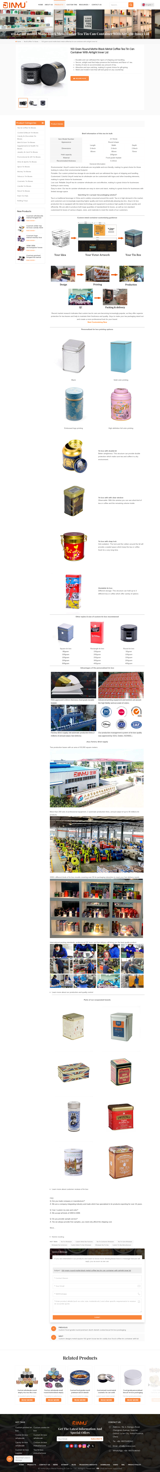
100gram (128, 654)
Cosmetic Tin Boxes (25, 181)
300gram (97, 660)
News (55, 1465)
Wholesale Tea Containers (59, 1245)
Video (115, 1465)
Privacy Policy (134, 1465)
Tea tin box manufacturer (40, 1451)
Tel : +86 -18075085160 (123, 1441)
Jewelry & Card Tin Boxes (27, 152)
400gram (97, 663)
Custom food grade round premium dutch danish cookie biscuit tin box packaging (80, 1391)
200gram (97, 654)
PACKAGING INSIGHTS (88, 1465)
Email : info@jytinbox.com (124, 1445)
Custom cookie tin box (41, 1429)
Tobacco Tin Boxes (24, 176)
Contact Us (97, 4)
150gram (97, 651)
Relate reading (58, 1236)
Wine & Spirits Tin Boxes (27, 161)
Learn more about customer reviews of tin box (70, 1189)
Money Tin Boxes (24, 171)
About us (49, 4)
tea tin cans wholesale (125, 1242)
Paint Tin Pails (22, 195)
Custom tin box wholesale (40, 1436)
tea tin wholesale (66, 1242)
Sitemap (64, 1465)
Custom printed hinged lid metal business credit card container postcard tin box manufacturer (33, 256)
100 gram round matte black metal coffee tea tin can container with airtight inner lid (96, 1270)
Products (59, 4)
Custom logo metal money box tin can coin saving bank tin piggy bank (34, 236)
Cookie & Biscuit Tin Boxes (27, 132)
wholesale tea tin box (102, 1245)
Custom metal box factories (84, 1242)
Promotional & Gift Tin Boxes (28, 157)
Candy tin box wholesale (21, 1444)
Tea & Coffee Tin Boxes (31, 41)
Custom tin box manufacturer (122, 1245)
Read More (30, 221)
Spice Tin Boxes (23, 166)
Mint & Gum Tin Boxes (26, 142)
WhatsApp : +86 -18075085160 (126, 1450)
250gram (97, 657)
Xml (123, 1465)
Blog (74, 1465)
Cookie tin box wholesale (21, 1436)
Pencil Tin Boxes (23, 191)
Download (105, 1465)
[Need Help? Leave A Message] (9, 1459)
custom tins (71, 4)
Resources (83, 4)
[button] (149, 1385)
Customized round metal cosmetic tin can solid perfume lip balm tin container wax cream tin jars (106, 1391)
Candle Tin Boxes (24, 186)
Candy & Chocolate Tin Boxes (26, 137)
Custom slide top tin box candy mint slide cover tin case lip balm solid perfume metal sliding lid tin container (34, 226)
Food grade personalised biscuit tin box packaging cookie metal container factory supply (133, 1391)
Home (40, 4)
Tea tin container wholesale (105, 1242)
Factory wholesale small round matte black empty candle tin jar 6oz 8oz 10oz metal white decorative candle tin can (53, 1391)
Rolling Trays (22, 200)
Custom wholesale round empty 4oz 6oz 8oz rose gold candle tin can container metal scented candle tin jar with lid (27, 1391)
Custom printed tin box (23, 1429)
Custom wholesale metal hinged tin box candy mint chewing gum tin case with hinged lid (34, 217)
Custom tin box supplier (22, 1451)
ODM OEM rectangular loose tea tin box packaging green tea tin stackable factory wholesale (34, 246)
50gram (129, 651)
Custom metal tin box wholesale (81, 1245)
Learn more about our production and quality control (72, 992)
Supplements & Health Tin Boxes (27, 147)
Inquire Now (81, 78)
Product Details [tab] (57, 124)
